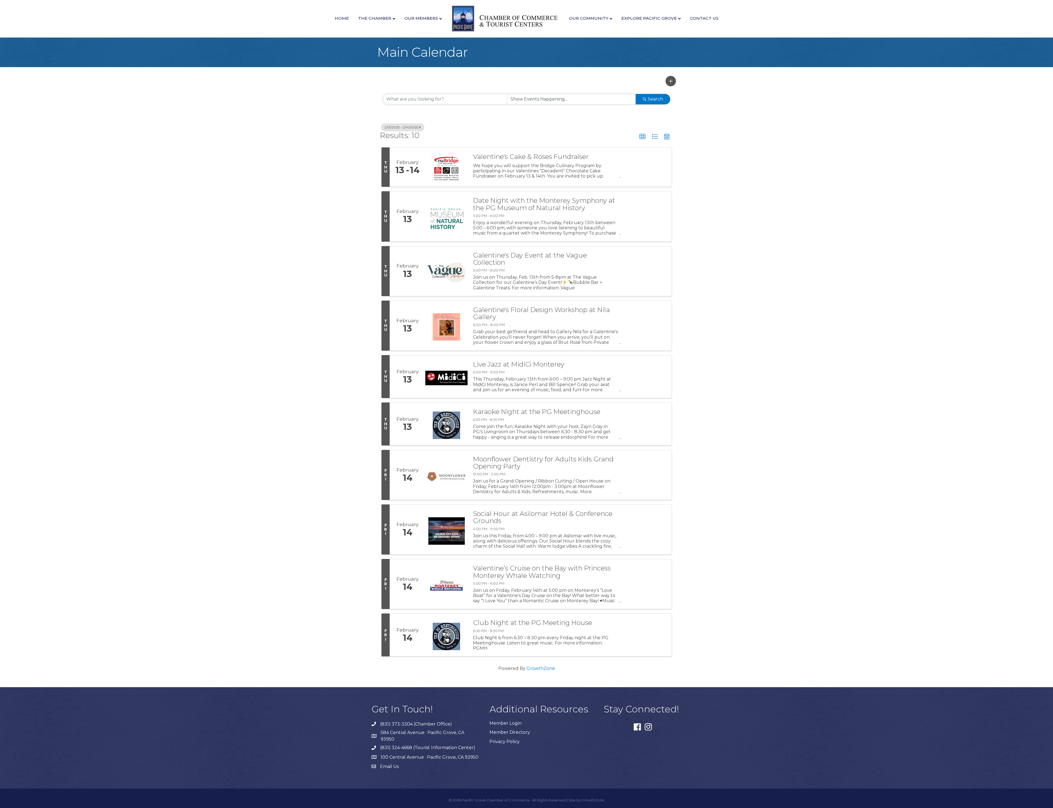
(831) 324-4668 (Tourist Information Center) (427, 747)
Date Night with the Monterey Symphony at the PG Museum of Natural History (544, 204)
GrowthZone (540, 668)
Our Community (588, 18)
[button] (671, 81)
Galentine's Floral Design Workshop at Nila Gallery (541, 313)
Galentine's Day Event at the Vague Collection (530, 259)
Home (342, 18)
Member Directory (509, 732)
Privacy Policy (504, 741)
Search (655, 99)
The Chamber (374, 18)
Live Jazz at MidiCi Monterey (518, 364)
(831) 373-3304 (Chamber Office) (416, 724)
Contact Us (704, 18)
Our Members (421, 18)
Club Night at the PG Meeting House (532, 622)
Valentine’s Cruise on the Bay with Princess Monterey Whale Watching (542, 572)
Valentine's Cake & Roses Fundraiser (531, 156)
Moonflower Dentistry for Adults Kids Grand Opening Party (543, 463)
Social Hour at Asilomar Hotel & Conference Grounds (542, 517)
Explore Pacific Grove (649, 18)
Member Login (505, 723)
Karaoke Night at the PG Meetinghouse (536, 411)
